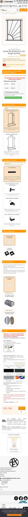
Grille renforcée (10, 491)
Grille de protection (4, 492)
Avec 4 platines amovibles (12, 198)
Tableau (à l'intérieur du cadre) (11, 111)
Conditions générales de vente (6, 468)
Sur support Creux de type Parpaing (9, 295)
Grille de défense (24, 491)
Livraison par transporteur (5, 469)
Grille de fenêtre (8, 12)
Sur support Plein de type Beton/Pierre (9, 313)
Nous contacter (3, 472)
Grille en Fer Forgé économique (14, 492)
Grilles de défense (16, 12)
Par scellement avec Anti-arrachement (12, 184)
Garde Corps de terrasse (7, 493)
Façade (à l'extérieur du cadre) (11, 135)
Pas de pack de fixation (9, 278)
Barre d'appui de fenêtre (17, 493)
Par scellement (12, 167)
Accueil (2, 12)
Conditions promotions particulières (8, 471)
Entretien (17, 402)
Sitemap (2, 474)
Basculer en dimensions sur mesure (13, 97)
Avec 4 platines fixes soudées (12, 214)
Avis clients (2, 476)
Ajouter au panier (22, 408)
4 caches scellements (9, 249)
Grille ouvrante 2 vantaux (13, 494)
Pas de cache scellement (9, 237)
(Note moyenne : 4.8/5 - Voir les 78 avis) (16, 56)
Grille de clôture (22, 494)
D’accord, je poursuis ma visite (14, 515)
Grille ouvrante (6, 494)
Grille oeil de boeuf (17, 491)
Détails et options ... (14, 449)
